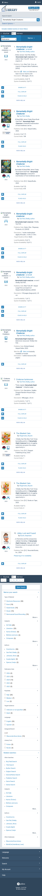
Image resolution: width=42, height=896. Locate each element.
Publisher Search (11, 778)
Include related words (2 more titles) (15, 29)
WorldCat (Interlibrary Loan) (15, 844)
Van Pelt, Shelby (11, 652)
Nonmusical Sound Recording (16, 614)
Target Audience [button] (9, 705)
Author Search (10, 768)
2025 (8, 676)
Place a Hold (22, 96)
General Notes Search (13, 775)
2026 (8, 673)
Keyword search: (7, 16)
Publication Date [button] (9, 669)
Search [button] (4, 864)
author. (27, 51)
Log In (39, 2)
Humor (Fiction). (11, 632)
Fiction (9, 744)
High (8, 695)
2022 (8, 686)
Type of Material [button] (9, 597)
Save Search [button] (21, 587)
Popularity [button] (7, 690)
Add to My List (20, 100)
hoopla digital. (10, 659)
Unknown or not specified (15, 710)
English (9, 721)
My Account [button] (6, 869)
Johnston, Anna (11, 656)
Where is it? (22, 87)
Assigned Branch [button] (9, 729)
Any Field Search (11, 761)
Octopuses (9, 638)
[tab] (31, 38)
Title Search (10, 765)
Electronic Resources (13, 601)
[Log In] (35, 2)
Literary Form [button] (8, 740)
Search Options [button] (7, 24)
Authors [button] (6, 645)
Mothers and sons (12, 635)
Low (8, 701)
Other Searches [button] (8, 757)
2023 (8, 683)
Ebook (9, 611)
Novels (9, 748)
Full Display (22, 92)
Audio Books (11, 608)
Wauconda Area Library (14, 736)
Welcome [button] (5, 858)
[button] (31, 38)
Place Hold (22, 146)
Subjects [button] (7, 621)
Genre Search (10, 781)
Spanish (9, 725)
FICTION (8, 625)
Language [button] (7, 717)
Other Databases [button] (9, 837)
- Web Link (25, 72)
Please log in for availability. (23, 556)
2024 (8, 680)
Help (3, 875)
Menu (6, 2)
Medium (9, 698)
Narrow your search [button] (10, 592)
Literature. (9, 628)
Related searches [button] (10, 753)
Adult (8, 713)
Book (8, 604)
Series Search (10, 785)
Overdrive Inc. (10, 649)
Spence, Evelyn (11, 662)
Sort (2, 36)
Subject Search (11, 771)
